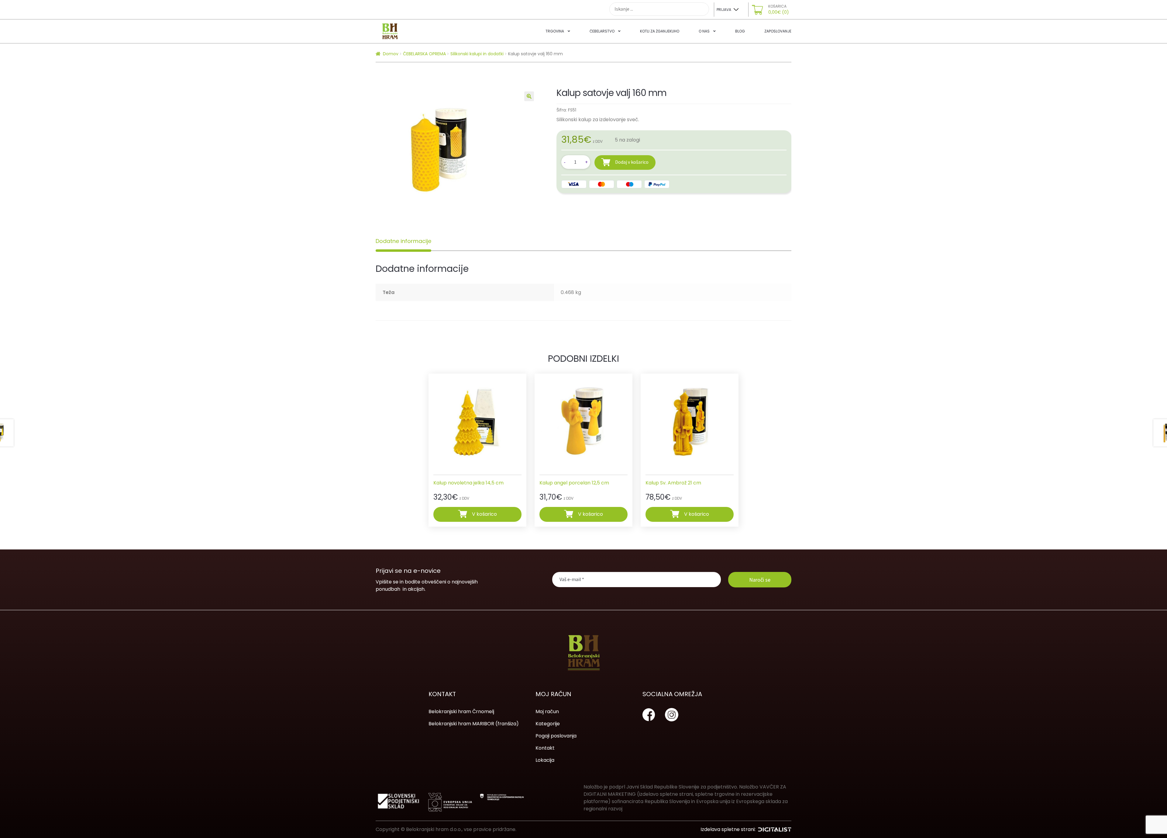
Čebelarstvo (602, 31)
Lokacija (544, 760)
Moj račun (547, 711)
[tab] (403, 241)
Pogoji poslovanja (556, 735)
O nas (704, 31)
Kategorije (547, 723)
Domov (390, 54)
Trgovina (555, 31)
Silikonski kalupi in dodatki (477, 54)
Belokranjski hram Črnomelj (461, 711)
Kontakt (545, 747)
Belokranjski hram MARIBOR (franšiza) (474, 723)
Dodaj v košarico (632, 162)
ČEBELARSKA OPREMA (424, 54)
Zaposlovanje (777, 31)
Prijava (724, 9)
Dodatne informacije (403, 241)
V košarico (484, 514)
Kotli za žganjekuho (659, 31)
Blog (740, 31)
